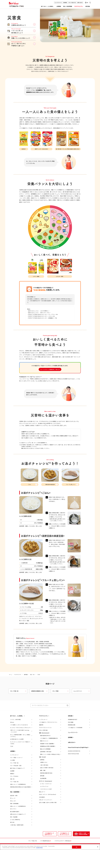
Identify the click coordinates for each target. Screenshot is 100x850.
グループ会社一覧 (72, 2)
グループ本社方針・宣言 (15, 765)
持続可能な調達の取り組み (46, 773)
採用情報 (65, 2)
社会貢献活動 (43, 778)
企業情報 (12, 751)
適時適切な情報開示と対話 (37, 691)
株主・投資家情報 (14, 792)
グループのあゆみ (14, 776)
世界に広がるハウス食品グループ (17, 814)
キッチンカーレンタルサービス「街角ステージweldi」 (20, 742)
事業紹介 (12, 773)
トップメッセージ (14, 755)
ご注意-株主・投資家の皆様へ (17, 825)
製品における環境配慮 (45, 749)
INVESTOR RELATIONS (73, 753)
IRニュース (12, 798)
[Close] (97, 846)
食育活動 (26, 674)
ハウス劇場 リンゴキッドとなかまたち (19, 725)
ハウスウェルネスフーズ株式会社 (62, 840)
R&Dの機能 (70, 722)
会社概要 (12, 771)
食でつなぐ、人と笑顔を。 (16, 716)
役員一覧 (12, 779)
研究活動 (70, 716)
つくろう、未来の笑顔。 (15, 719)
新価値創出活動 (71, 725)
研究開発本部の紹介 (72, 719)
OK (76, 847)
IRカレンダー (13, 801)
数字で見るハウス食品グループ (17, 768)
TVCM (11, 746)
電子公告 (12, 822)
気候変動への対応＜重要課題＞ (47, 743)
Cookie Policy (39, 847)
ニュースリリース (58, 2)
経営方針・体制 (13, 795)
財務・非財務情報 (14, 803)
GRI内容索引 (42, 797)
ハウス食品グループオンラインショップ (64, 833)
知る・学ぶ (32, 674)
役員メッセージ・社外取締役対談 (18, 784)
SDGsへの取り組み (43, 730)
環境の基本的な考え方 (45, 735)
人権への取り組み (44, 765)
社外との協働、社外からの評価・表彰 (48, 802)
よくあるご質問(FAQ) (15, 819)
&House (12, 722)
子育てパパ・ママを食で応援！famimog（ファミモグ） (19, 731)
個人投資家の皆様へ (14, 811)
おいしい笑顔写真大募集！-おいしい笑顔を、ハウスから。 (20, 735)
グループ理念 (55, 691)
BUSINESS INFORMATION (74, 751)
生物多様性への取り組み (45, 751)
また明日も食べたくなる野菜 (16, 739)
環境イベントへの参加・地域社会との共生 (50, 754)
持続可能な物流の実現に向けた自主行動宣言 (20, 787)
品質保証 (42, 759)
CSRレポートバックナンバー (45, 800)
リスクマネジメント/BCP (46, 789)
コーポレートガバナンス (45, 783)
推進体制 (41, 725)
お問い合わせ (80, 2)
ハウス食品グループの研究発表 (75, 727)
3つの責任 (12, 760)
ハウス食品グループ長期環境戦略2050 (49, 738)
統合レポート (42, 792)
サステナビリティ (17, 674)
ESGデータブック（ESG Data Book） (48, 794)
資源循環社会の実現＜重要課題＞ (47, 746)
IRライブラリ (13, 809)
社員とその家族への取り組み (46, 767)
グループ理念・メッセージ (16, 757)
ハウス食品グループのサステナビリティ (48, 722)
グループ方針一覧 (14, 691)
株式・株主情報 (13, 817)
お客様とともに (43, 762)
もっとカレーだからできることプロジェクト (20, 727)
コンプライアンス (44, 786)
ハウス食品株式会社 (44, 840)
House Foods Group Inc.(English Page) (78, 747)
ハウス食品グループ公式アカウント (49, 833)
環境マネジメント (44, 741)
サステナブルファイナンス (45, 727)
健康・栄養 (42, 770)
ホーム (10, 674)
